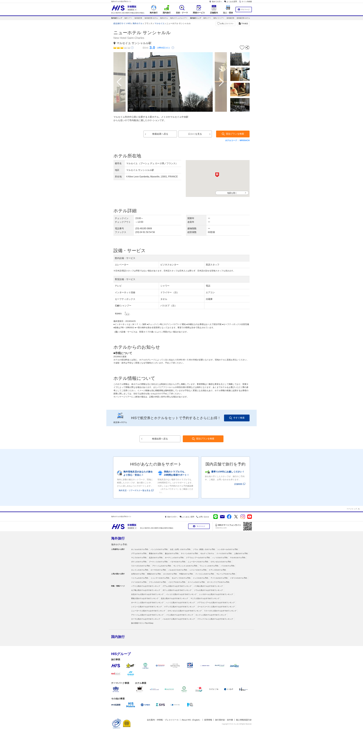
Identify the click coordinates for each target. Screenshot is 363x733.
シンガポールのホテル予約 (227, 549)
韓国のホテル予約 (154, 574)
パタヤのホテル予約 (177, 562)
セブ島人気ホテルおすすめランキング (145, 590)
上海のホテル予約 (241, 553)
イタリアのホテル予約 (176, 582)
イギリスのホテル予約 (238, 578)
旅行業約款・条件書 (224, 720)
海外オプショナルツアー (178, 18)
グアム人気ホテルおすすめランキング (176, 586)
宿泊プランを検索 (235, 134)
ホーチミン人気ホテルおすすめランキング (147, 603)
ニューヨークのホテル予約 (198, 562)
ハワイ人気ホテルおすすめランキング (145, 586)
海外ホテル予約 (119, 544)
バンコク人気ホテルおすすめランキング (181, 594)
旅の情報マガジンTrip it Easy (142, 623)
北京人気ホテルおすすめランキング (174, 598)
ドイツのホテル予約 (138, 582)
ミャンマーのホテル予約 (160, 578)
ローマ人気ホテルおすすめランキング (145, 619)
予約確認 (244, 24)
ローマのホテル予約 (158, 570)
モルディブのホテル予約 (181, 578)
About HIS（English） (191, 720)
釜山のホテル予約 (172, 553)
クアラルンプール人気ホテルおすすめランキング (216, 603)
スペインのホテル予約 (196, 582)
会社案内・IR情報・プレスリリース (163, 720)
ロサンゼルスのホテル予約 (221, 562)
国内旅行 (118, 637)
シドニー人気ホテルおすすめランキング (146, 607)
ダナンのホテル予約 (138, 562)
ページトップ (352, 509)
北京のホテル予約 (155, 558)
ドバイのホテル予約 (224, 553)
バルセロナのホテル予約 (177, 570)
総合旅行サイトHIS (122, 23)
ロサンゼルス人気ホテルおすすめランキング (185, 611)
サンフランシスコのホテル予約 (185, 566)
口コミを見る (195, 134)
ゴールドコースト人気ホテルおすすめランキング (216, 607)
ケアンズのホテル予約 (217, 570)
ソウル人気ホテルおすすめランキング (208, 590)
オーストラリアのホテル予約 (218, 582)
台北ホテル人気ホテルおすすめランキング (147, 594)
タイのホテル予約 (170, 574)
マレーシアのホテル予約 (225, 574)
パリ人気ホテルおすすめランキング (179, 615)
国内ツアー (207, 18)
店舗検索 (238, 484)
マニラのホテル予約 (138, 558)
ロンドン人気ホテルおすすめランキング (211, 615)
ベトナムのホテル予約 (139, 578)
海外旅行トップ (116, 18)
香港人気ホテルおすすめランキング (144, 598)
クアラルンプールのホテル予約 (198, 558)
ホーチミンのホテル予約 (174, 558)
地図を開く (232, 193)
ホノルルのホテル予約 (139, 549)
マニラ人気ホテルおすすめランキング (204, 598)
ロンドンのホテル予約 (139, 570)
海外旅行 (118, 538)
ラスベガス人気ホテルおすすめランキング (220, 611)
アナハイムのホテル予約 (161, 566)
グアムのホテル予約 (138, 553)
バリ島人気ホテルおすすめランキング (208, 586)
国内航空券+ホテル (243, 18)
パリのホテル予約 (227, 566)
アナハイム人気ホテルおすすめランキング (147, 615)
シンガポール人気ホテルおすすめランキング (216, 594)
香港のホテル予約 (155, 553)
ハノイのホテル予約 (220, 558)
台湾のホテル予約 (138, 574)
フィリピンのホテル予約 (204, 574)
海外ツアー (128, 18)
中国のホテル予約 (186, 574)
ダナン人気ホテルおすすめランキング (176, 590)
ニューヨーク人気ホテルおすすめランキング (148, 611)
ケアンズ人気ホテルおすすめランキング (179, 607)
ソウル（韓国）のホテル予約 (204, 549)
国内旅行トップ (195, 18)
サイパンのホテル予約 (189, 553)
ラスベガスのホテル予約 (140, 566)
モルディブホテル (207, 553)
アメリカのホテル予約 (219, 578)
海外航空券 (138, 18)
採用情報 (208, 720)
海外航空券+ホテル (151, 18)
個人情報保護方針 (244, 720)
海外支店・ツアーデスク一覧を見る (134, 490)
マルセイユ (159, 23)
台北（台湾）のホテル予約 (180, 549)
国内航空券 (230, 18)
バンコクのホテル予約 (159, 549)
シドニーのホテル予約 (197, 570)
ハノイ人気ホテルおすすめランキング (180, 603)
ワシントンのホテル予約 (209, 566)
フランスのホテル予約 (157, 582)
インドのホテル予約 (200, 578)
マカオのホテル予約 (237, 558)
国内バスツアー (218, 18)
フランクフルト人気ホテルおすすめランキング (215, 619)
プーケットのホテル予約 (158, 562)
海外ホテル (164, 18)
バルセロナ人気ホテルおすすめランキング (178, 619)
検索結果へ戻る (160, 134)
